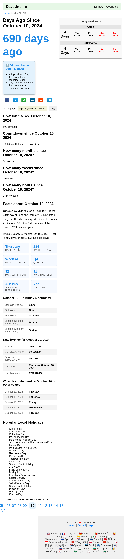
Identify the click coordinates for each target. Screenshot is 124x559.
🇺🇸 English (53, 533)
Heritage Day (16, 491)
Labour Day (15, 445)
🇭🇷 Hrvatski (64, 551)
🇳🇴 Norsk (82, 539)
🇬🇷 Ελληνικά (104, 545)
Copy (53, 108)
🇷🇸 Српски (76, 545)
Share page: (9, 108)
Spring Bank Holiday (20, 486)
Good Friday (15, 429)
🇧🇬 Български (100, 548)
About (72, 525)
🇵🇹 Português (102, 533)
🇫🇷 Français (68, 533)
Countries (112, 6)
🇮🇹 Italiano (99, 536)
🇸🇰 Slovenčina (67, 548)
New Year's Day (17, 453)
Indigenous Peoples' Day (22, 439)
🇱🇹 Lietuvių (109, 551)
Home (6, 13)
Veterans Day (16, 461)
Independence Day (19, 74)
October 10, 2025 (14, 402)
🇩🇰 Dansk (68, 536)
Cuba (23, 80)
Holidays (98, 6)
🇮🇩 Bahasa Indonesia (56, 542)
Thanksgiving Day (19, 459)
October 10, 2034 (14, 413)
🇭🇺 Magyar (84, 548)
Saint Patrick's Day (19, 483)
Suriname (25, 88)
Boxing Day (15, 472)
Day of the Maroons (19, 82)
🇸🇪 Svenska (83, 536)
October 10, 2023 (14, 391)
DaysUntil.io (16, 7)
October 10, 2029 (14, 407)
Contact (81, 525)
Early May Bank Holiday (22, 475)
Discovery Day (17, 489)
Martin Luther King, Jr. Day (23, 448)
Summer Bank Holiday (21, 464)
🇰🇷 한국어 (60, 545)
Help (90, 525)
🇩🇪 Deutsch (85, 533)
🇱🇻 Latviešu (93, 551)
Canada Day (16, 494)
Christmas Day (17, 431)
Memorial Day (16, 450)
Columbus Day (17, 434)
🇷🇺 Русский (67, 539)
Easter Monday (17, 478)
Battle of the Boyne (19, 469)
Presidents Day (17, 456)
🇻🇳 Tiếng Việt (78, 542)
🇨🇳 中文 (107, 542)
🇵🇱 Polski (94, 542)
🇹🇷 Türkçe (109, 539)
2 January (14, 467)
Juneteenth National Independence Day (30, 442)
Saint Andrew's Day (19, 480)
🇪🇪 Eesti (89, 545)
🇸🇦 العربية (79, 551)
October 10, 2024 (14, 397)
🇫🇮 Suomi (95, 539)
